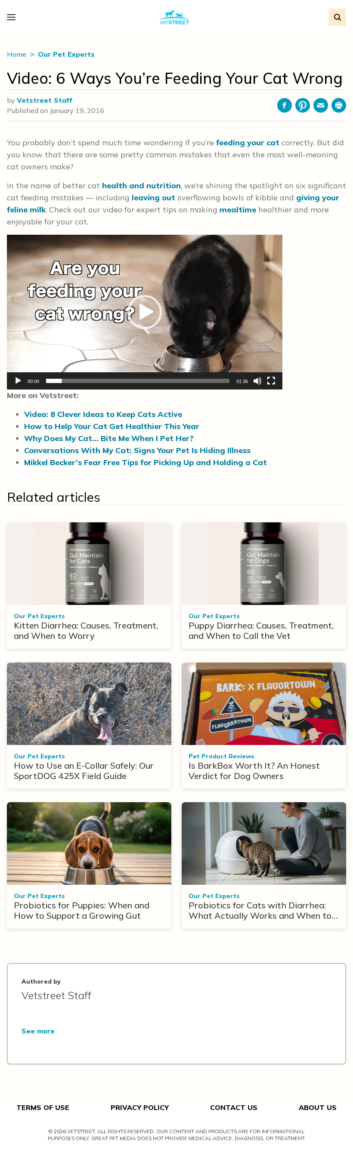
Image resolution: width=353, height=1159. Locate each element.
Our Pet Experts (66, 54)
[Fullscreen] (271, 381)
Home (17, 54)
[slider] (137, 381)
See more (38, 1031)
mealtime (238, 210)
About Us (318, 1107)
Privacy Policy (140, 1107)
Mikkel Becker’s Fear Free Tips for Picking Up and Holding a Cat (145, 462)
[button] (144, 312)
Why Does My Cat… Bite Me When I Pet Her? (108, 438)
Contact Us (233, 1107)
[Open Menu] (13, 17)
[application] (144, 312)
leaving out (153, 197)
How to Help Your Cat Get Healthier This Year (111, 426)
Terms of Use (42, 1107)
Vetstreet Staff (44, 100)
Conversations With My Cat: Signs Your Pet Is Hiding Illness (137, 450)
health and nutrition (141, 185)
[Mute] (257, 381)
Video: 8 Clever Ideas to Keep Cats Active (103, 414)
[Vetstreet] (174, 17)
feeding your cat (247, 142)
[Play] (18, 381)
